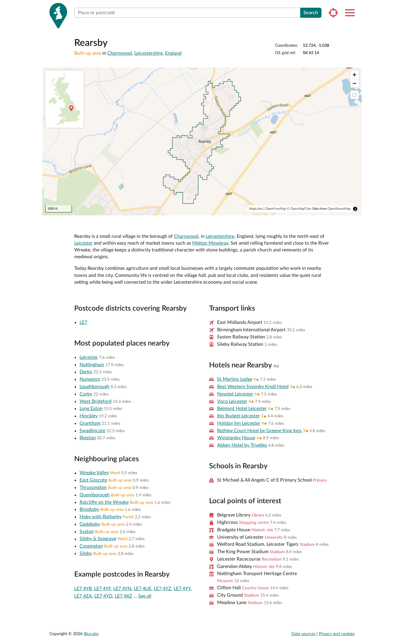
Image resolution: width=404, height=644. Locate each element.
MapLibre (256, 208)
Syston (87, 531)
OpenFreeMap (275, 208)
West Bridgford (95, 401)
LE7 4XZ (123, 596)
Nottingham (92, 364)
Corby (86, 394)
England (173, 53)
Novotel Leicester (235, 394)
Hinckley (89, 416)
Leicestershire (148, 53)
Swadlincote (92, 430)
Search (310, 12)
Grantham (90, 423)
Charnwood (119, 53)
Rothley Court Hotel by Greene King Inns (259, 430)
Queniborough (95, 495)
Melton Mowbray (210, 243)
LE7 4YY (182, 588)
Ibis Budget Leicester (238, 416)
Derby (86, 371)
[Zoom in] (354, 74)
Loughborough (94, 386)
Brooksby (89, 509)
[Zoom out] (354, 83)
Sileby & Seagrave (98, 538)
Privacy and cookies (337, 634)
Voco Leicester (232, 401)
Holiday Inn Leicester (238, 423)
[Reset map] (354, 95)
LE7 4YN (122, 588)
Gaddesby (90, 524)
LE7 (83, 322)
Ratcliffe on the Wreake (104, 502)
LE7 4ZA (83, 596)
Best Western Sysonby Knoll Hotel (253, 386)
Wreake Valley (94, 472)
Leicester (83, 243)
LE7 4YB (83, 588)
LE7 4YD (103, 596)
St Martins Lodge (234, 379)
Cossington (91, 546)
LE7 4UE (142, 588)
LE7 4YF (102, 588)
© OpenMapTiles (299, 208)
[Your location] (333, 12)
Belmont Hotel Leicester (242, 408)
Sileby (86, 553)
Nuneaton (90, 379)
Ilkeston (88, 437)
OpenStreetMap (338, 208)
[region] (202, 141)
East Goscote (93, 480)
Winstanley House (236, 437)
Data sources (303, 634)
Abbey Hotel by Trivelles (242, 445)
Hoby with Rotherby (101, 516)
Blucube (91, 634)
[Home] (58, 15)
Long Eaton (91, 408)
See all (144, 596)
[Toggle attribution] (355, 208)
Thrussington (93, 487)
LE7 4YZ (162, 588)
